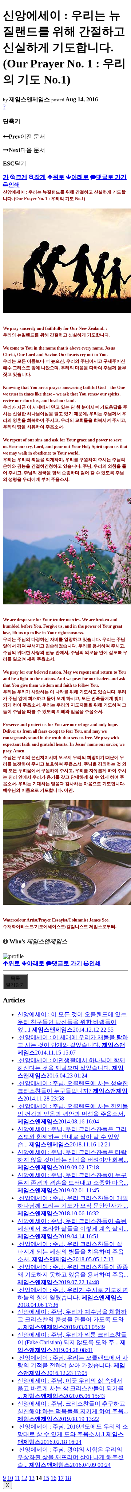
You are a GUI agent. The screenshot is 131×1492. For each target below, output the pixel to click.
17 (61, 1478)
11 (17, 1478)
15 (46, 1478)
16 (53, 1478)
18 (68, 1478)
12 (24, 1478)
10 (10, 1478)
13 (32, 1478)
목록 (15, 981)
